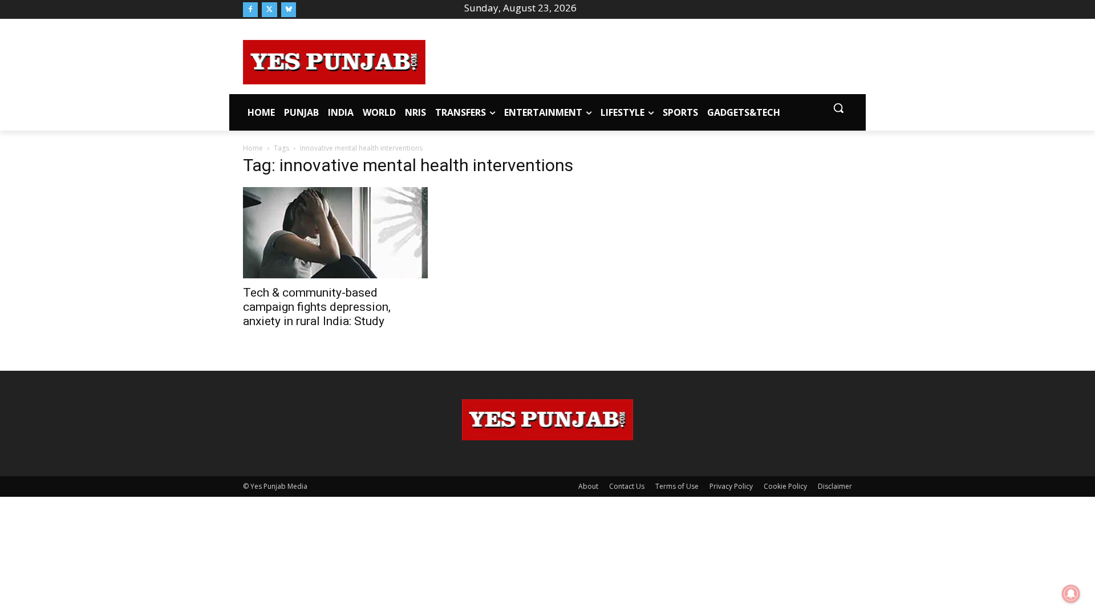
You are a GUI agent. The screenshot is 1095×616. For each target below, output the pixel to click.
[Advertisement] (638, 60)
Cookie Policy (785, 486)
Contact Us (626, 486)
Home (253, 148)
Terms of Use (677, 486)
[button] (838, 107)
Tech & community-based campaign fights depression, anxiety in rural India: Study (317, 307)
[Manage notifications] (1071, 594)
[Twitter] (269, 9)
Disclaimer (835, 486)
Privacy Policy (731, 486)
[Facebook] (250, 9)
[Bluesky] (288, 9)
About (588, 486)
